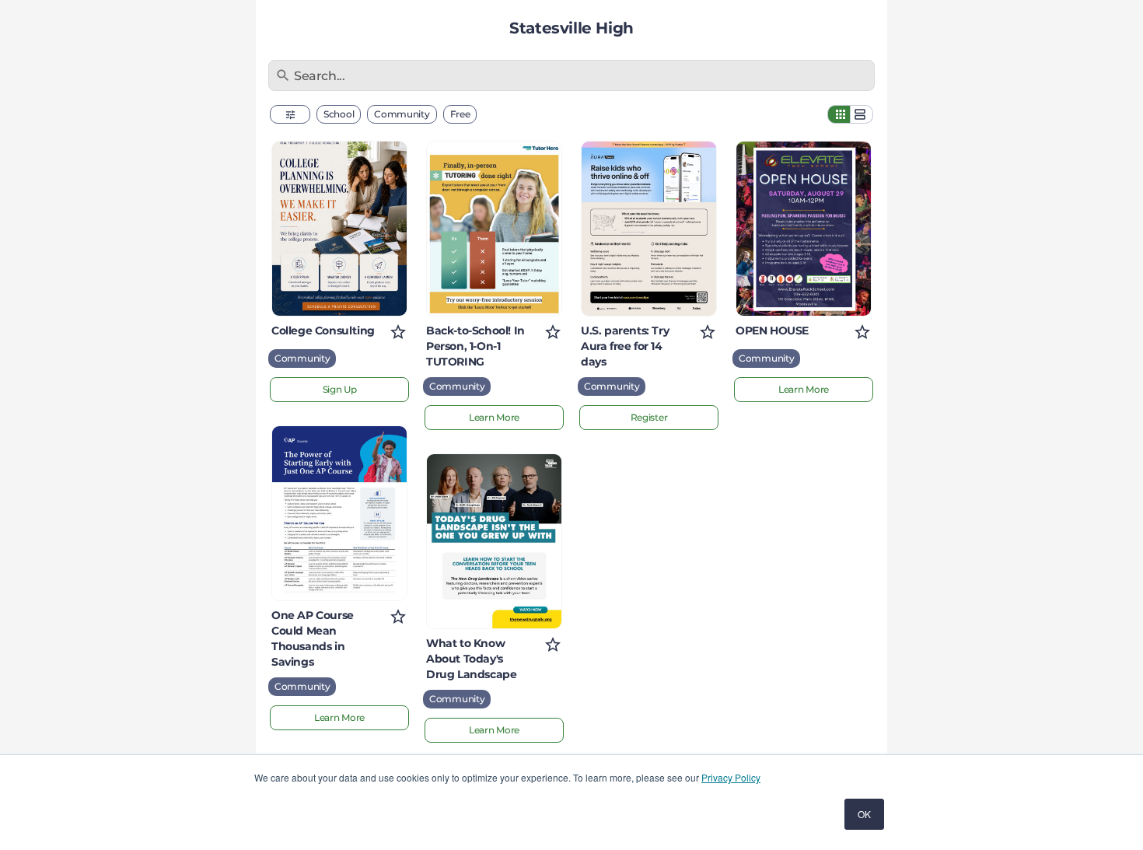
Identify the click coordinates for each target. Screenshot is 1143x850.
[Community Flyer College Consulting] (339, 229)
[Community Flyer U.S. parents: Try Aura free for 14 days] (649, 229)
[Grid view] (839, 114)
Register (649, 417)
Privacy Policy (730, 777)
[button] (290, 114)
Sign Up (340, 389)
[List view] (861, 114)
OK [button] (864, 813)
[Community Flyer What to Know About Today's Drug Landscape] (494, 541)
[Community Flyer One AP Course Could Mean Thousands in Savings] (339, 513)
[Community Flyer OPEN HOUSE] (804, 229)
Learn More (339, 717)
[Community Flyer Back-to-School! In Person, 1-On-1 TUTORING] (494, 229)
